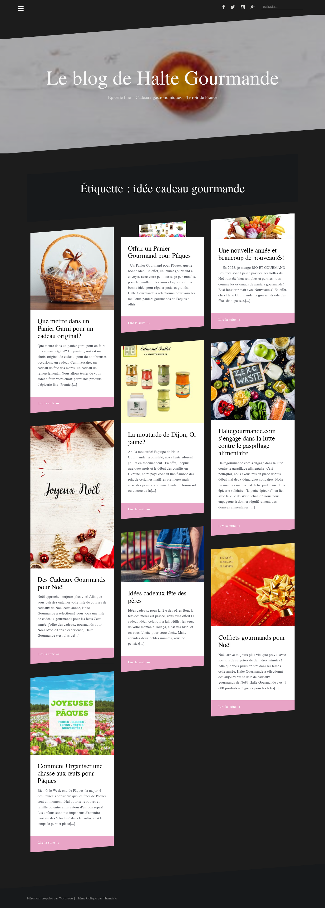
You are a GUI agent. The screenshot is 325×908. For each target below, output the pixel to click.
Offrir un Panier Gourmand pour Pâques (159, 251)
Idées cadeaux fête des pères (157, 596)
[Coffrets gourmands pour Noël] (253, 584)
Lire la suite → (48, 403)
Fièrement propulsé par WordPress (50, 898)
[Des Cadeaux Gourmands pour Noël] (72, 494)
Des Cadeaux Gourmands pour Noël (71, 583)
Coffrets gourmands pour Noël (251, 641)
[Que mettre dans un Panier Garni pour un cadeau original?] (72, 268)
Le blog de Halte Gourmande (162, 77)
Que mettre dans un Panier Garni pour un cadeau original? (65, 328)
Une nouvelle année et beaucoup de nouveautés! (251, 253)
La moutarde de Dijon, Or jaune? (162, 438)
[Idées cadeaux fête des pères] (162, 554)
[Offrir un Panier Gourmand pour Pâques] (162, 228)
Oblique (91, 898)
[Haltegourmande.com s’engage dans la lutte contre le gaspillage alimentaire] (253, 378)
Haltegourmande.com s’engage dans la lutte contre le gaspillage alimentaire (247, 441)
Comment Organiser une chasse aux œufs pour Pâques (70, 773)
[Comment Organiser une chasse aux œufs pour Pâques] (72, 713)
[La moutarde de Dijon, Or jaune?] (162, 381)
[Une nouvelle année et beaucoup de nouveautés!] (253, 226)
